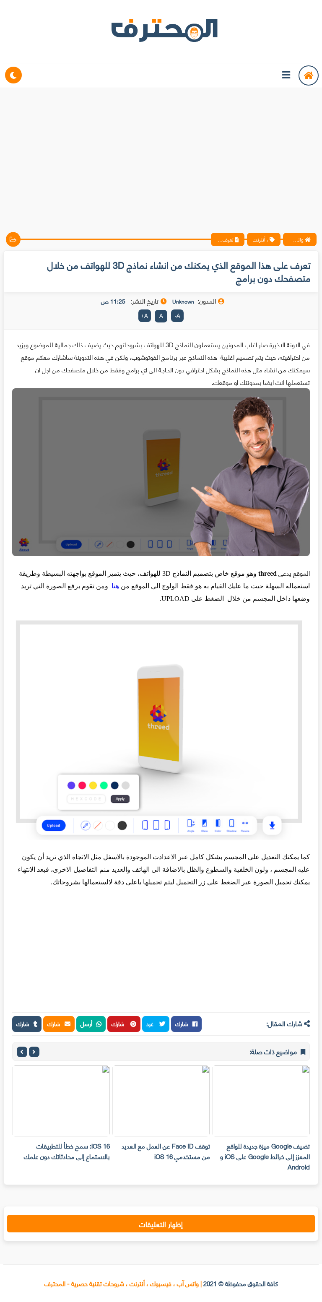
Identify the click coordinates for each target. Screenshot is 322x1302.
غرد (150, 1023)
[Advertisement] (161, 153)
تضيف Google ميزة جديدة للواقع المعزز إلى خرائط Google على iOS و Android (265, 1156)
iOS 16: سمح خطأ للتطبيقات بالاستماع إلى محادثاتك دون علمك (67, 1150)
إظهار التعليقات (161, 1224)
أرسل (86, 1023)
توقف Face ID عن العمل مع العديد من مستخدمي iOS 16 (166, 1150)
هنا (115, 586)
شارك (181, 1023)
